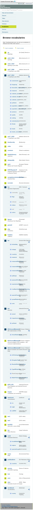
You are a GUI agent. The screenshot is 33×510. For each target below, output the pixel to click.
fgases (10, 219)
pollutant (14, 323)
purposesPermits (15, 280)
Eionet (8, 10)
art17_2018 (11, 136)
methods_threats (15, 96)
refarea (13, 205)
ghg (9, 229)
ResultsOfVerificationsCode (15, 364)
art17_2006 (11, 69)
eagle (13, 407)
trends (13, 128)
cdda (9, 146)
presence (14, 111)
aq (8, 52)
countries (14, 254)
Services (4, 29)
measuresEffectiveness (15, 261)
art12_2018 (11, 64)
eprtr (9, 164)
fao (9, 187)
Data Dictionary (14, 10)
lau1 (9, 416)
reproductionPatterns (15, 284)
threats (13, 124)
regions (14, 445)
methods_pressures (15, 93)
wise (9, 482)
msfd (9, 436)
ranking (14, 118)
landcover (11, 397)
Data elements (5, 21)
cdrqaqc (14, 249)
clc (12, 403)
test (9, 474)
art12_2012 (11, 58)
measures (14, 90)
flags (13, 196)
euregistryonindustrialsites (13, 177)
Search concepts (20, 48)
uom (9, 478)
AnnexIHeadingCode (15, 334)
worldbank (11, 488)
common (10, 150)
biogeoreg (14, 84)
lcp (8, 430)
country (14, 493)
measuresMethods (15, 266)
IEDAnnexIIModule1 (13, 329)
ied (8, 308)
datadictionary (12, 154)
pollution (14, 102)
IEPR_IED (11, 384)
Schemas (4, 23)
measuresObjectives (15, 270)
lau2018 (10, 424)
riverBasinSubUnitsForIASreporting (15, 289)
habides (10, 235)
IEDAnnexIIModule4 (13, 348)
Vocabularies (5, 26)
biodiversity (11, 142)
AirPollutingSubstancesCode (15, 355)
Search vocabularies (9, 48)
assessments (15, 80)
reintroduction (15, 121)
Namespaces (5, 32)
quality (13, 115)
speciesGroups (15, 449)
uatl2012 (14, 410)
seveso (10, 468)
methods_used (15, 99)
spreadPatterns (15, 299)
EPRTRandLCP (12, 170)
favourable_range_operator (15, 87)
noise (9, 454)
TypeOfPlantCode (15, 369)
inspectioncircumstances (15, 318)
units (13, 303)
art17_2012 (11, 75)
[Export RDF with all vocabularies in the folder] (28, 77)
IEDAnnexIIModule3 (13, 340)
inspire (10, 392)
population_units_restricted (15, 108)
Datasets (4, 15)
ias (8, 240)
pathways (14, 275)
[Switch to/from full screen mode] (23, 3)
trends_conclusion (15, 131)
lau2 (9, 420)
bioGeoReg (15, 244)
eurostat (10, 183)
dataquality (11, 160)
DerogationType (15, 360)
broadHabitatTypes (15, 441)
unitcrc (13, 212)
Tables (3, 18)
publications (11, 459)
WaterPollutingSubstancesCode (15, 377)
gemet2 (10, 225)
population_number (15, 105)
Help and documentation (7, 12)
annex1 (14, 314)
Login (21, 3)
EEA (8, 1)
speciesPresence (15, 295)
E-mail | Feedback (6, 505)
